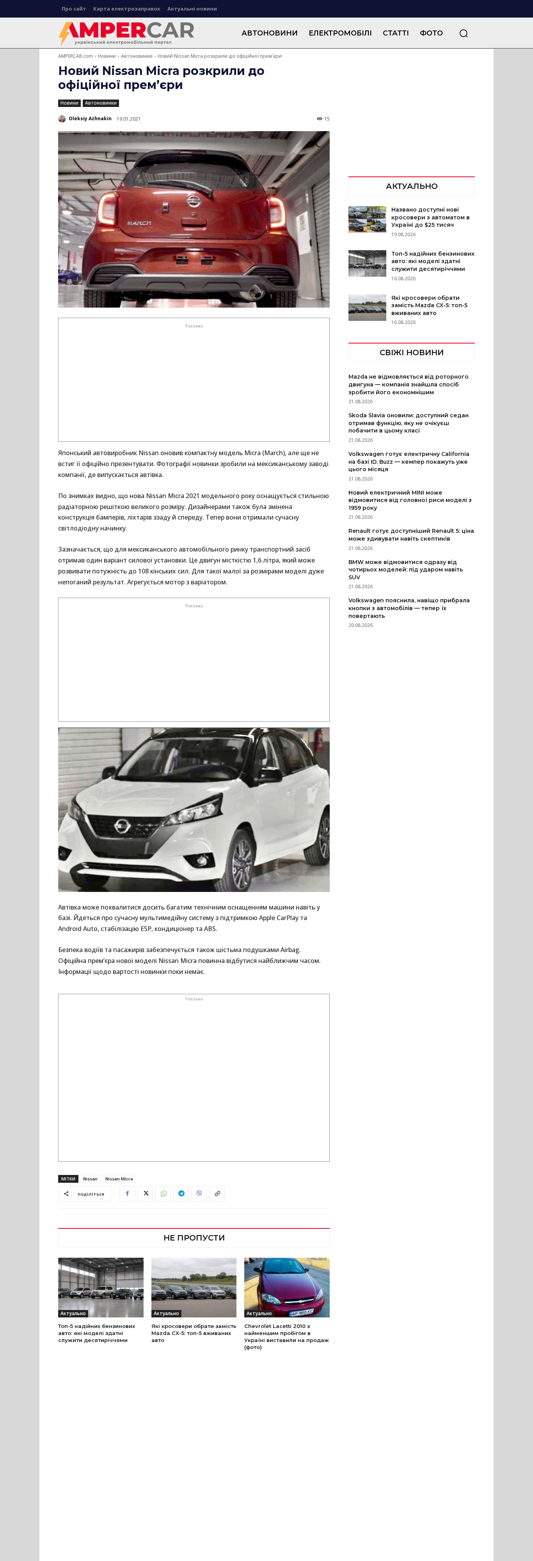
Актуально (73, 1313)
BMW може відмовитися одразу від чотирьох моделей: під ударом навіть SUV (405, 570)
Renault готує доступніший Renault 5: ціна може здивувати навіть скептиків (411, 534)
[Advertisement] (194, 385)
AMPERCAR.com (75, 56)
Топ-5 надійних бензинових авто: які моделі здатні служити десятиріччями (96, 1333)
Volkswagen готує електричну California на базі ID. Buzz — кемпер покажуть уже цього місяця (408, 461)
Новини (107, 56)
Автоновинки (137, 56)
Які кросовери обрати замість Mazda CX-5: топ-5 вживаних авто (193, 1333)
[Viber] (199, 1193)
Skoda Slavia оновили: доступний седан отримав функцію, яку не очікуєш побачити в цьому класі (408, 423)
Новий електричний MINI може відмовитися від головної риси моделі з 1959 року (410, 500)
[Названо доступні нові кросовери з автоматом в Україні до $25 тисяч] (367, 219)
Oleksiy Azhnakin (90, 118)
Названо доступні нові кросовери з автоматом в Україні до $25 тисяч (430, 217)
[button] (463, 33)
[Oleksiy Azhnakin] (63, 119)
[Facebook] (127, 1193)
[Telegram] (181, 1193)
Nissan (90, 1179)
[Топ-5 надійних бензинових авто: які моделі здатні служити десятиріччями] (101, 1287)
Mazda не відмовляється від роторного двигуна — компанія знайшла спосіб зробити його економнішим (408, 384)
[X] (145, 1193)
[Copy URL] (217, 1193)
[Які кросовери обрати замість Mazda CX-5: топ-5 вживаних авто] (194, 1287)
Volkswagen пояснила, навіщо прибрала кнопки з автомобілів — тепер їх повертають (409, 608)
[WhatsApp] (163, 1193)
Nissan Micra (119, 1179)
